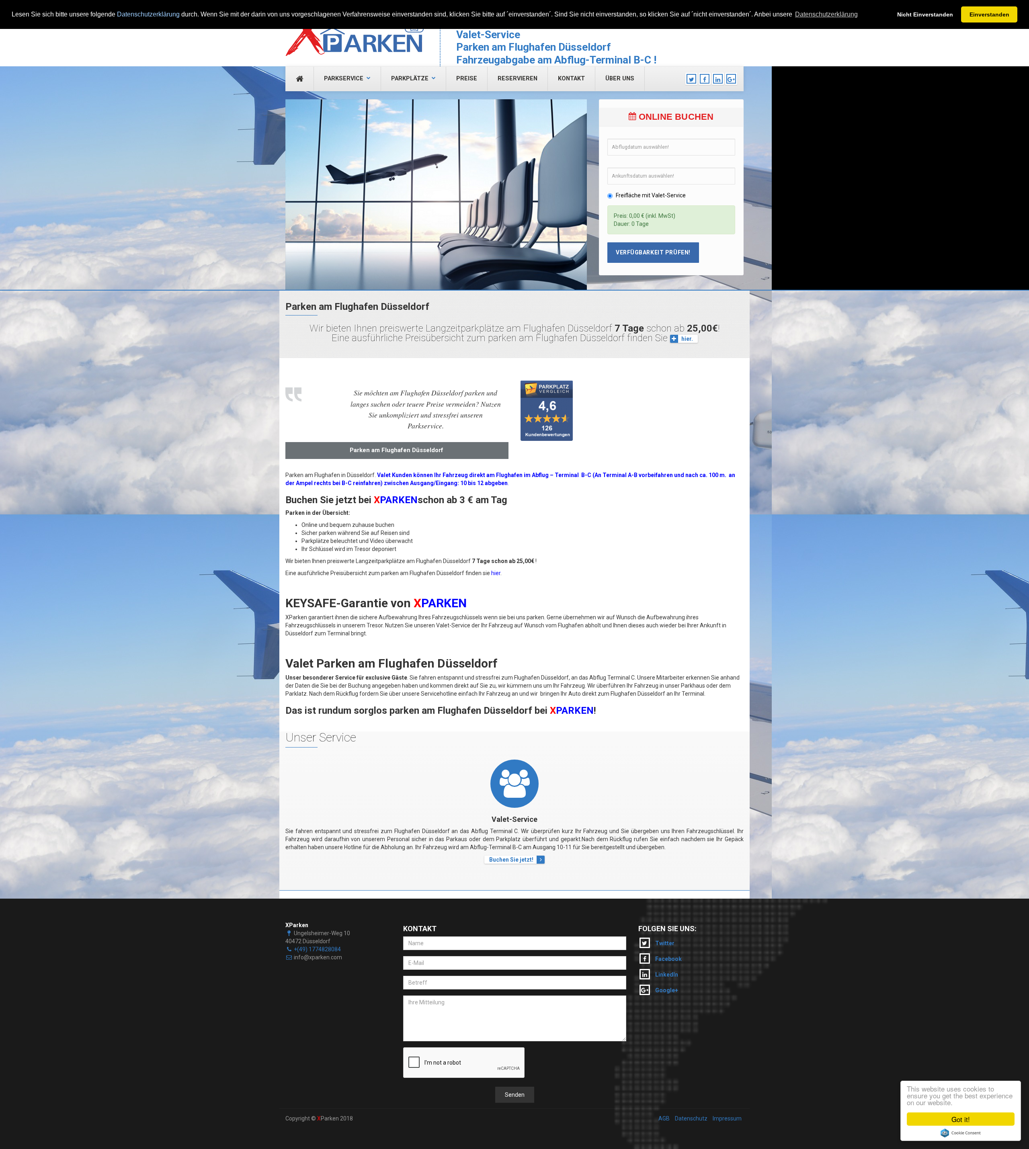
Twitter (664, 943)
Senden (515, 1095)
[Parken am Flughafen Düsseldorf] (354, 32)
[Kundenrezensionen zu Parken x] (573, 411)
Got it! (960, 1119)
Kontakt (571, 78)
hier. (687, 339)
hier (495, 573)
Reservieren (517, 78)
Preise (466, 78)
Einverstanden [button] (989, 14)
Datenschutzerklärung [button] (826, 14)
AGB (664, 1118)
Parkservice (343, 78)
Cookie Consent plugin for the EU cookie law (961, 1133)
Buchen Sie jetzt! (511, 859)
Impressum (727, 1118)
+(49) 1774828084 (317, 949)
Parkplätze (409, 78)
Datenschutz (691, 1118)
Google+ (666, 990)
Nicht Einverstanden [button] (925, 14)
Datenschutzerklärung (148, 14)
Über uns (619, 78)
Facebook (668, 959)
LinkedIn (666, 974)
